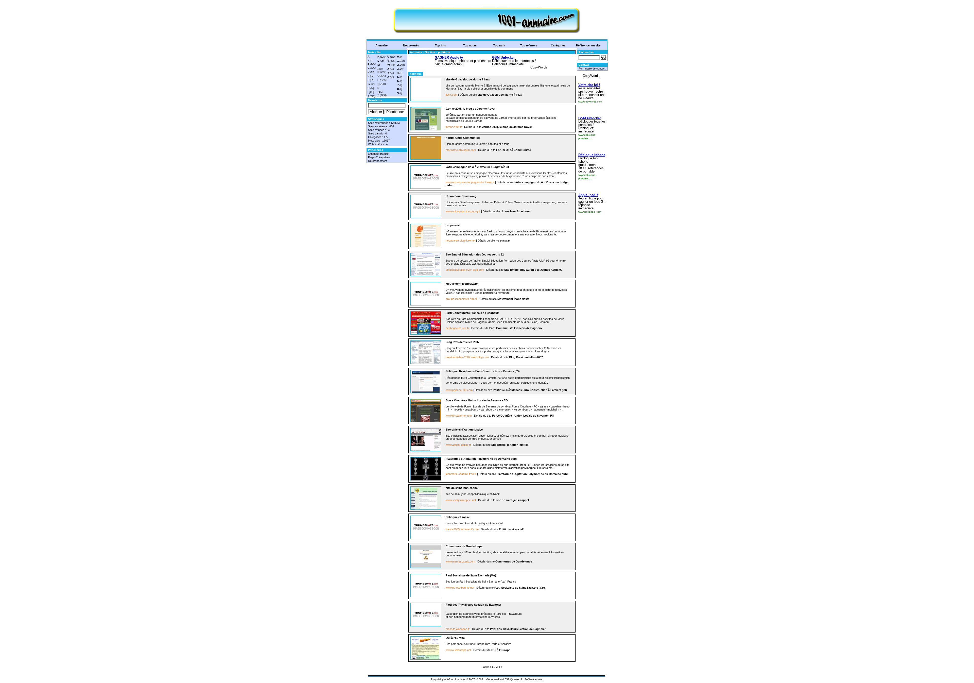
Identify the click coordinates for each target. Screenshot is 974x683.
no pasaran (453, 225)
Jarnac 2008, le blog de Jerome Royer (470, 108)
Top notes (470, 45)
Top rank (499, 45)
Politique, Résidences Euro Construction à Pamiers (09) (483, 371)
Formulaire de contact (592, 68)
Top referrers (528, 45)
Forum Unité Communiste (463, 137)
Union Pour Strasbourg (461, 196)
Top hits (440, 45)
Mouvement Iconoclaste (462, 283)
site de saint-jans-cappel (462, 487)
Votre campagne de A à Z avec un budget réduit (477, 166)
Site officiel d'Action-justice (464, 429)
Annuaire (381, 45)
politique (444, 52)
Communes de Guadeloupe (464, 546)
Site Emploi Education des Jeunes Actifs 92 (475, 254)
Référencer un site (588, 45)
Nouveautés (411, 45)
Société (430, 52)
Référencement (377, 160)
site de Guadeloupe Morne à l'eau (468, 79)
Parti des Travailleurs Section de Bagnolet (473, 604)
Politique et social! (458, 517)
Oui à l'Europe (455, 637)
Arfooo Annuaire (455, 679)
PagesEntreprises (379, 157)
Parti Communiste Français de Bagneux (472, 312)
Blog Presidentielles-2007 (462, 342)
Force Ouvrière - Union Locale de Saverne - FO (477, 400)
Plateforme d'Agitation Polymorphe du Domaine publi (481, 458)
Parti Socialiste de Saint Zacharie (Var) (471, 575)
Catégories (558, 45)
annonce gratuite (378, 153)
